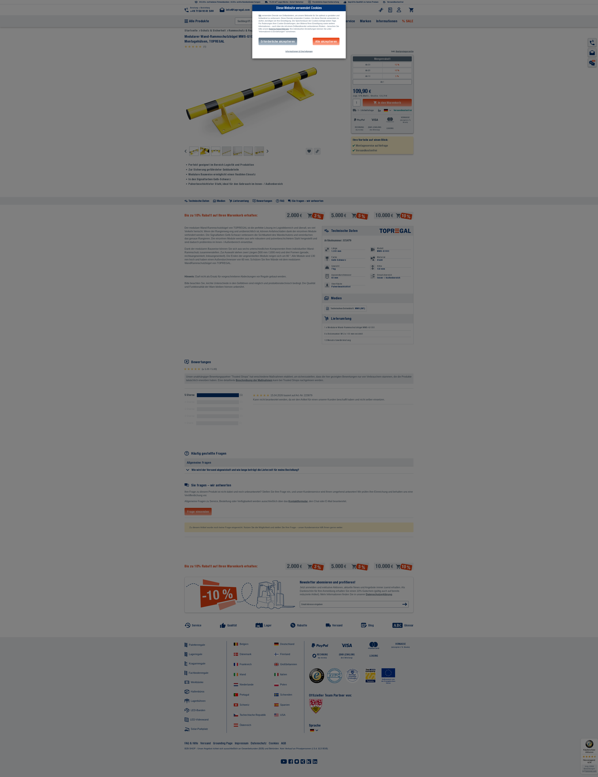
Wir (260, 15)
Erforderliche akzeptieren (278, 41)
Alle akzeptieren (326, 41)
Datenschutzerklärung (279, 29)
